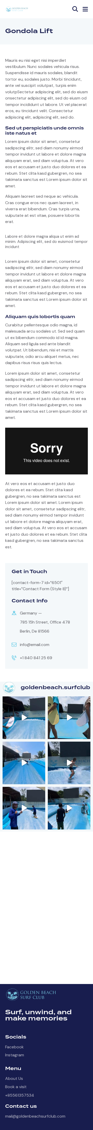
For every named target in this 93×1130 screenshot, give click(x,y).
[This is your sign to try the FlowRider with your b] (69, 717)
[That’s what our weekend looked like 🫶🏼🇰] (69, 808)
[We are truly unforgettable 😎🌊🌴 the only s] (24, 808)
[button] (85, 9)
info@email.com (34, 644)
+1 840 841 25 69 (36, 657)
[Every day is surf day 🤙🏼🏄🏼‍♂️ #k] (69, 763)
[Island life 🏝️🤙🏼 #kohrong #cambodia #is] (24, 763)
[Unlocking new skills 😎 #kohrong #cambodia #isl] (24, 717)
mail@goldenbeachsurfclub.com (35, 1116)
